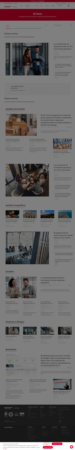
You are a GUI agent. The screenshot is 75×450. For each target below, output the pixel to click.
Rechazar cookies (57, 444)
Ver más (5, 448)
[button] (71, 447)
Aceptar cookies (48, 447)
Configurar (46, 444)
